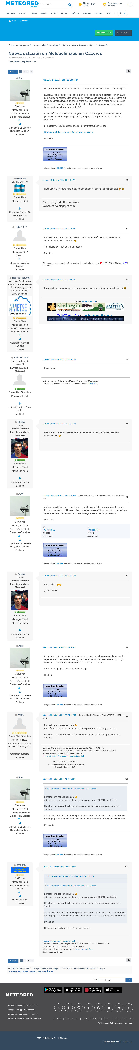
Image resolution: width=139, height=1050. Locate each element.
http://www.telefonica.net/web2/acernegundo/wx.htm (69, 132)
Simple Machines (61, 1038)
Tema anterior (15, 61)
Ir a (95, 980)
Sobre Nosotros (72, 1019)
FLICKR (59, 168)
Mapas (64, 13)
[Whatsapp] (98, 1007)
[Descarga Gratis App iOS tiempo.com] (73, 990)
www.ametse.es (88, 301)
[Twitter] (59, 1007)
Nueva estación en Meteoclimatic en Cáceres (55, 53)
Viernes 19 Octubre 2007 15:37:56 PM (59, 779)
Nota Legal (95, 1019)
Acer (20, 78)
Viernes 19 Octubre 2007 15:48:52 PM (59, 867)
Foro (108, 13)
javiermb (21, 864)
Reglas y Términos (111, 1042)
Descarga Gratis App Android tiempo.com (22, 1005)
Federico (21, 178)
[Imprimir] (128, 71)
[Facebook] (68, 1007)
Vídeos (33, 13)
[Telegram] (119, 1007)
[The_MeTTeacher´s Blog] (20, 339)
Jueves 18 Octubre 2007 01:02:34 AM (59, 180)
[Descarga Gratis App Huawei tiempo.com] (93, 990)
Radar (54, 13)
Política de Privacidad (124, 1019)
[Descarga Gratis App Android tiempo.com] (53, 990)
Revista (98, 13)
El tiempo (10, 13)
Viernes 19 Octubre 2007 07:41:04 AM (59, 647)
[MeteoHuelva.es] (20, 478)
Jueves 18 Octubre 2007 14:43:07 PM (59, 424)
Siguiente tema (29, 61)
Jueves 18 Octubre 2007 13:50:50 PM (59, 359)
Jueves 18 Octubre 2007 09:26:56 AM (59, 279)
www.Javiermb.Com (84, 949)
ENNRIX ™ (21, 226)
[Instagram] (78, 1007)
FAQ (85, 1019)
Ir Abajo (13, 71)
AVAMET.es (93, 384)
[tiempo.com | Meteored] (19, 994)
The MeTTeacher (21, 277)
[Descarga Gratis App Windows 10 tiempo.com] (113, 990)
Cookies (107, 1019)
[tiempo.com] (22, 4)
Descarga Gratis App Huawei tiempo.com (22, 1014)
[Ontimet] (20, 403)
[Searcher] (69, 4)
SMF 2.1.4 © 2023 (45, 1038)
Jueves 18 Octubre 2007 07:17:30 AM (59, 229)
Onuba (21, 421)
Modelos (87, 13)
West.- (21, 714)
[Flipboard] (129, 1007)
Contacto (57, 1019)
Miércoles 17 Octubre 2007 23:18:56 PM (60, 80)
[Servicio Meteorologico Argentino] (20, 208)
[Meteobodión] (20, 124)
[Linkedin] (109, 1007)
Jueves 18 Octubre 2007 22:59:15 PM (59, 495)
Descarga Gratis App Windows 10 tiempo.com (24, 1018)
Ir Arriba (13, 960)
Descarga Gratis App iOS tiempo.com (20, 1010)
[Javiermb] (20, 896)
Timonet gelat (21, 357)
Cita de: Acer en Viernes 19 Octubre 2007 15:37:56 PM (70, 876)
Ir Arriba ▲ (127, 1042)
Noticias (22, 13)
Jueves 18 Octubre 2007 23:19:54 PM (59, 576)
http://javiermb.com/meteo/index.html (59, 941)
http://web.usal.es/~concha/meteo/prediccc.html (63, 756)
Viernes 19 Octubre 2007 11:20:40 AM (59, 715)
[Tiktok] (89, 1007)
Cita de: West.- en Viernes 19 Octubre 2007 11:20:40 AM (71, 788)
